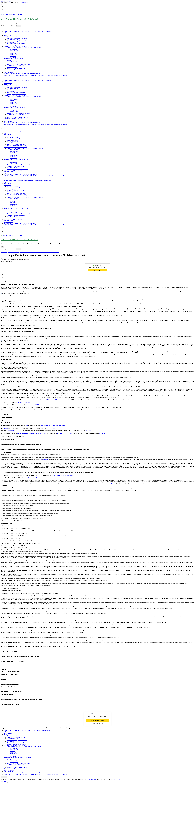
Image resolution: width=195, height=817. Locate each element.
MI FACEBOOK (13, 53)
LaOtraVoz (5, 428)
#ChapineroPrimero (59, 475)
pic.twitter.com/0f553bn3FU (25, 402)
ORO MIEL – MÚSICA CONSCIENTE (16, 65)
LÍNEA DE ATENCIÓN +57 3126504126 (19, 19)
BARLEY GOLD (13, 61)
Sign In (14, 806)
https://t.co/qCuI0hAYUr (71, 475)
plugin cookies (117, 779)
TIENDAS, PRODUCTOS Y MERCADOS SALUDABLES (17, 58)
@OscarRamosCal (52, 399)
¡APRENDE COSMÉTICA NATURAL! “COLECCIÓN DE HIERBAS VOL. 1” (22, 74)
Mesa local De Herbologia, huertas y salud (18, 64)
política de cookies (92, 779)
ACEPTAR (3, 781)
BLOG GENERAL (8, 34)
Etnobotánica (10, 42)
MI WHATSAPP (14, 49)
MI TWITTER (13, 56)
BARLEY (9, 60)
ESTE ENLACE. (51, 428)
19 (41, 459)
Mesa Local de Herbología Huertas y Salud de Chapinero (31, 433)
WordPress (92, 728)
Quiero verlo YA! (24, 2)
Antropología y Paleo (12, 39)
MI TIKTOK (12, 52)
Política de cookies (9, 71)
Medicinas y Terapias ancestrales (16, 43)
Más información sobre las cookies (13, 69)
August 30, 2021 (34, 404)
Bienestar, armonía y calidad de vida (17, 41)
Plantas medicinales (12, 37)
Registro (10, 806)
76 (10, 454)
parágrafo (45, 459)
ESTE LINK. (88, 430)
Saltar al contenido (6, 1)
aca (27, 425)
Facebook (11, 430)
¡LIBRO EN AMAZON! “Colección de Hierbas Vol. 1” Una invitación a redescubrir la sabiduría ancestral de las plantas (35, 75)
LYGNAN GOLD (14, 63)
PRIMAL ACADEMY (12, 67)
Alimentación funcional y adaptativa (17, 38)
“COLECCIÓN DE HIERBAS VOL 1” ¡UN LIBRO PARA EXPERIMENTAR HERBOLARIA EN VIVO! (27, 31)
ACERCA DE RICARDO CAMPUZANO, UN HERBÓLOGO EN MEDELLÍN (25, 47)
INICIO (5, 32)
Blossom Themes (76, 728)
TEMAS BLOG (7, 35)
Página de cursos (8, 72)
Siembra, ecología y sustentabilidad (16, 45)
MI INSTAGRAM (14, 50)
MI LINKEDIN (13, 54)
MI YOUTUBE (13, 57)
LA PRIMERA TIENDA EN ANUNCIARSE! (17, 68)
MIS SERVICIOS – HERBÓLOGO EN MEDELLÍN (15, 46)
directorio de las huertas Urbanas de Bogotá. (53, 425)
